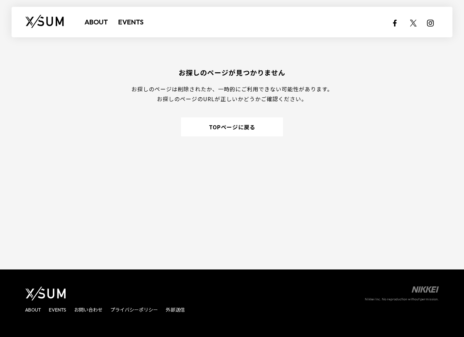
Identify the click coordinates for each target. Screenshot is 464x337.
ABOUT (96, 22)
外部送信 (175, 310)
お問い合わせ (88, 310)
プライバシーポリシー (134, 310)
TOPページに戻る (232, 127)
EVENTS (131, 22)
